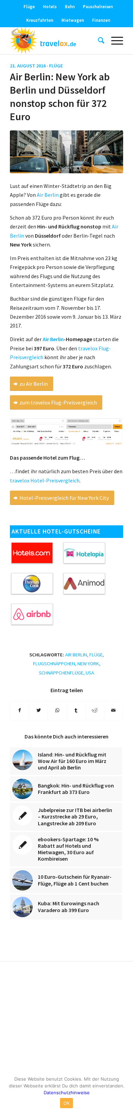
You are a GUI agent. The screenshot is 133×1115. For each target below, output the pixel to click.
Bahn (70, 7)
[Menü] (113, 40)
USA (90, 673)
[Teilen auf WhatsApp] (57, 710)
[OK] (124, 1092)
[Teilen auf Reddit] (95, 710)
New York (88, 663)
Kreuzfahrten (39, 20)
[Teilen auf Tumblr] (76, 710)
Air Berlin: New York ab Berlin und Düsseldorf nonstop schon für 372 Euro (60, 96)
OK (66, 1103)
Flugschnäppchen (54, 663)
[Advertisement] (66, 1019)
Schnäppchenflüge (61, 673)
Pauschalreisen (98, 7)
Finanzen (101, 20)
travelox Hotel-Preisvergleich (44, 480)
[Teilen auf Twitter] (38, 710)
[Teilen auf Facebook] (19, 710)
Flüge (29, 7)
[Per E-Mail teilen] (113, 710)
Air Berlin (53, 339)
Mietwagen (72, 20)
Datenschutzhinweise (67, 1092)
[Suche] (97, 40)
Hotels (50, 7)
